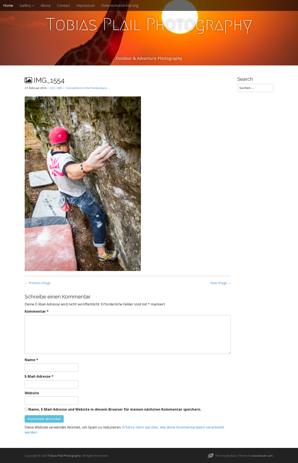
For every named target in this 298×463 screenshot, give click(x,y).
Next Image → (220, 283)
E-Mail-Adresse (39, 376)
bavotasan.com (262, 456)
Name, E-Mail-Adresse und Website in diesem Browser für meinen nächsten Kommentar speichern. (114, 409)
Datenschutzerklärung (120, 5)
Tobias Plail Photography (149, 24)
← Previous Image (38, 283)
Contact (63, 5)
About (46, 5)
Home (8, 5)
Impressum (85, 5)
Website (32, 393)
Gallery (26, 5)
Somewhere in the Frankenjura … (88, 88)
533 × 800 (56, 88)
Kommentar (37, 311)
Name (31, 359)
